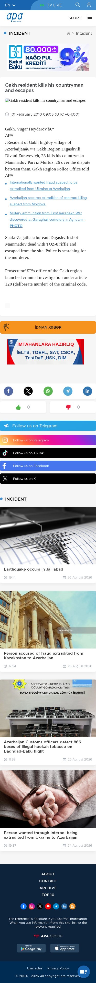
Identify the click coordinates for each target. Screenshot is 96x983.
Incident (84, 33)
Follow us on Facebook (31, 466)
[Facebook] (23, 906)
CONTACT (48, 881)
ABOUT (48, 874)
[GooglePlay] (31, 949)
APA (9, 135)
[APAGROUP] (48, 936)
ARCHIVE (48, 888)
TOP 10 (48, 895)
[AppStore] (64, 949)
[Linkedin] (64, 906)
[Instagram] (32, 906)
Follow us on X (24, 479)
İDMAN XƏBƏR (48, 327)
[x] (40, 906)
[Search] (77, 5)
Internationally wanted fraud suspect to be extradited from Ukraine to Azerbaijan (44, 185)
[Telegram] (56, 906)
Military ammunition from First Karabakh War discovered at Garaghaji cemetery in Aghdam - (47, 219)
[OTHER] (88, 18)
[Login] (89, 5)
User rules (34, 968)
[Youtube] (48, 906)
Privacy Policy (58, 968)
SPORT (75, 18)
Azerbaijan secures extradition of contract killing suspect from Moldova (48, 201)
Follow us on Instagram (31, 440)
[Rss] (72, 906)
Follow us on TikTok (28, 453)
